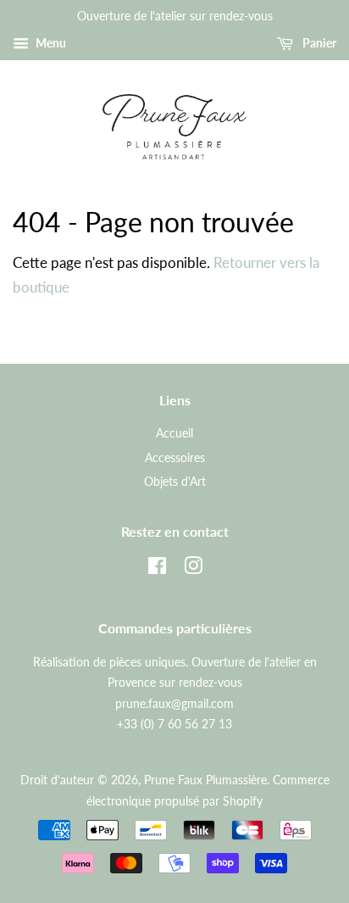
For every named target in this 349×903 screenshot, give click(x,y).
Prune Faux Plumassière (205, 779)
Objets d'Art (175, 481)
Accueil (174, 433)
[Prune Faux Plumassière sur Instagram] (193, 568)
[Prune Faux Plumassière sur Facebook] (157, 568)
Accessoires (175, 457)
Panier (318, 43)
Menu (49, 43)
